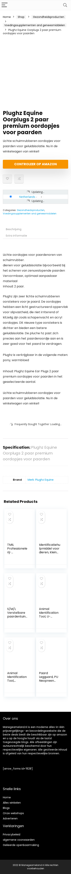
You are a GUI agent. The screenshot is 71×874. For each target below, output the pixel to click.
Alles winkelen (12, 803)
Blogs (6, 808)
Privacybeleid (11, 834)
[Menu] (4, 5)
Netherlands (27, 197)
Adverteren (10, 818)
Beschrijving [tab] (13, 229)
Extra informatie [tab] (16, 236)
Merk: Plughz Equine (41, 480)
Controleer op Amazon (35, 164)
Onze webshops (13, 813)
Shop (21, 17)
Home (7, 17)
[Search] (65, 5)
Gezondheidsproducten (48, 17)
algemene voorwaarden (19, 840)
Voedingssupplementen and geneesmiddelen (34, 25)
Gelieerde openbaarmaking (21, 845)
